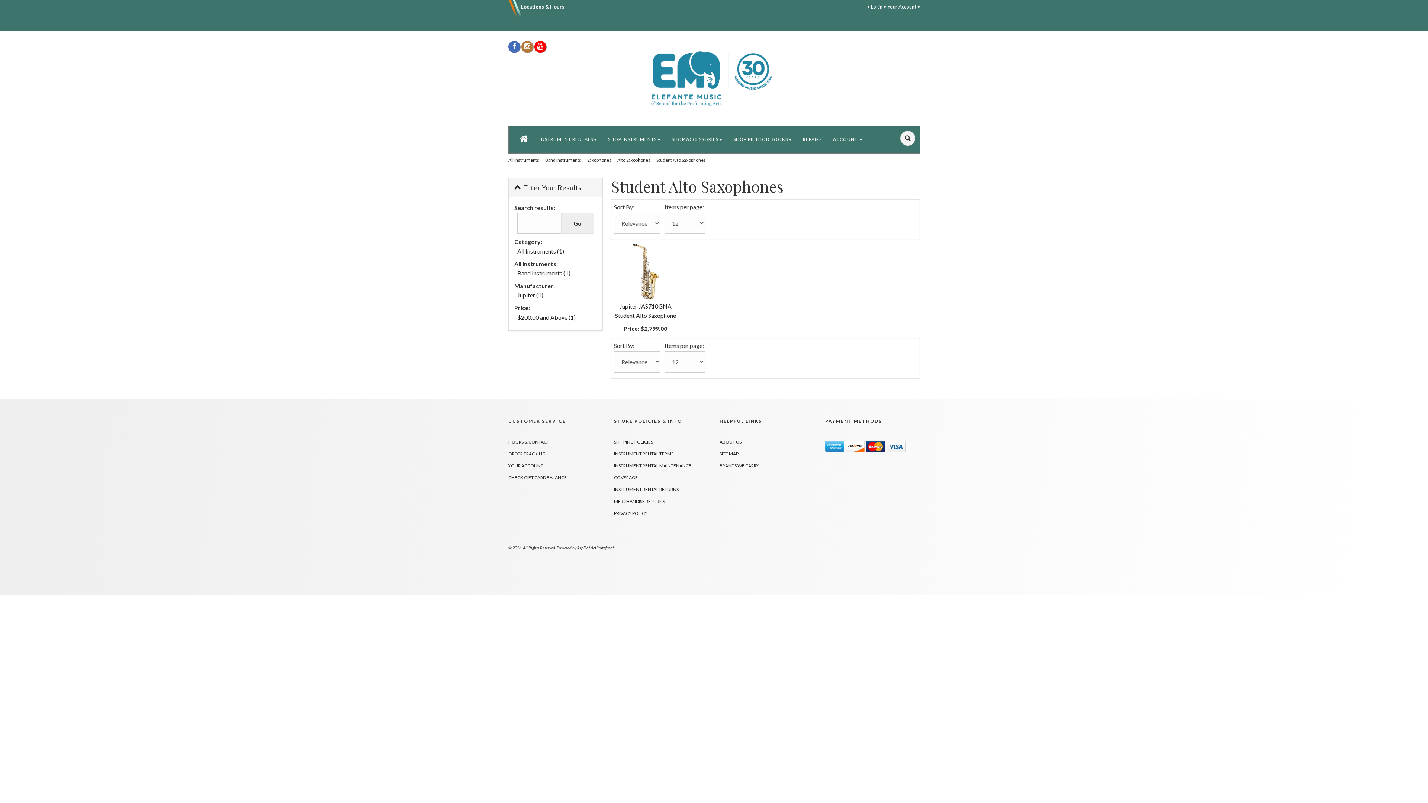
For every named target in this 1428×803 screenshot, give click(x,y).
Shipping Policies (633, 442)
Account (846, 139)
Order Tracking (527, 454)
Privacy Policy (630, 513)
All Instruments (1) (540, 251)
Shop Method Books (760, 139)
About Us (731, 442)
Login (876, 7)
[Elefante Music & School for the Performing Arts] (714, 78)
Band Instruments (563, 160)
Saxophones (599, 160)
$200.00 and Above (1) (546, 317)
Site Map (729, 454)
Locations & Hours (543, 7)
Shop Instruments (632, 139)
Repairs (812, 139)
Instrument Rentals (566, 139)
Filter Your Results (551, 187)
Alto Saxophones (633, 160)
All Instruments (523, 160)
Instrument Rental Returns (646, 489)
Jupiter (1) (530, 295)
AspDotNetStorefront (595, 547)
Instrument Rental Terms (643, 454)
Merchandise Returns (639, 501)
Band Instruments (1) (543, 273)
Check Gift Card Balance (537, 477)
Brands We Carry (739, 465)
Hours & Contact (528, 442)
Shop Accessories (695, 139)
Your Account (901, 7)
